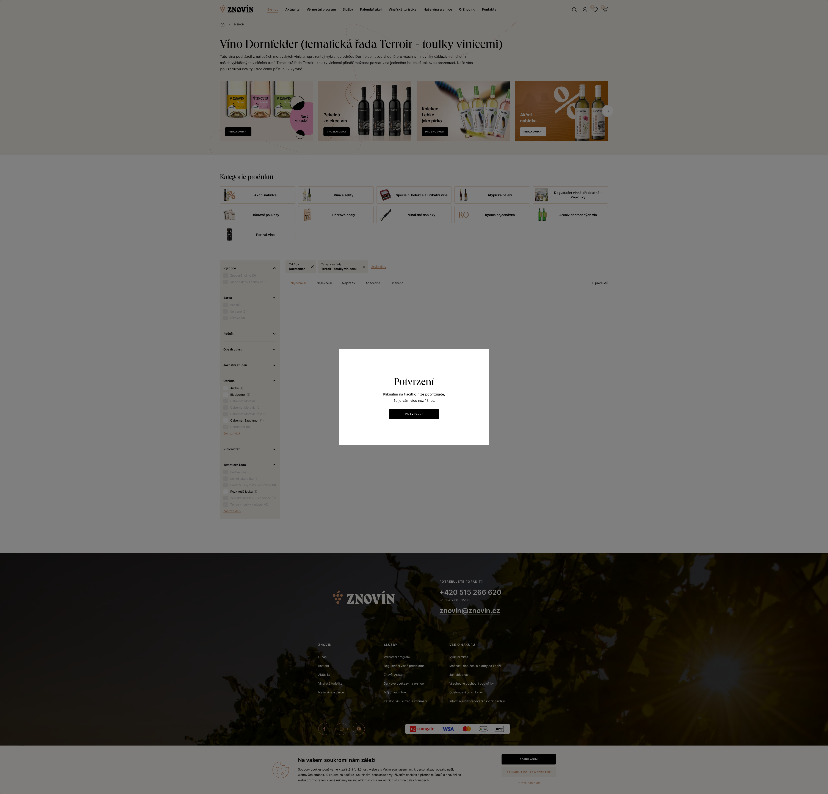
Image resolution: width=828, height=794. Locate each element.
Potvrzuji (414, 414)
